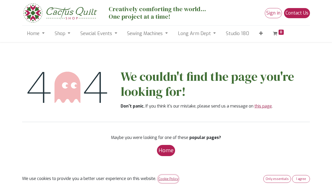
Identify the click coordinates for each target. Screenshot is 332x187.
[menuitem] (237, 33)
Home (166, 150)
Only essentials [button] (277, 179)
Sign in (273, 13)
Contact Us (297, 13)
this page (263, 106)
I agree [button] (301, 179)
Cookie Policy (168, 179)
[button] (261, 33)
